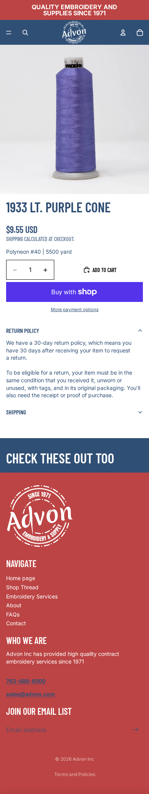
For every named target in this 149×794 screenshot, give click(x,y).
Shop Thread (22, 587)
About (13, 605)
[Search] (25, 32)
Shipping (16, 412)
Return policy (22, 330)
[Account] (123, 32)
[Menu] (9, 32)
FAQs (12, 614)
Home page (20, 578)
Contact (16, 623)
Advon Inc (83, 759)
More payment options (75, 309)
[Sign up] (136, 730)
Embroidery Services (32, 596)
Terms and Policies (74, 774)
